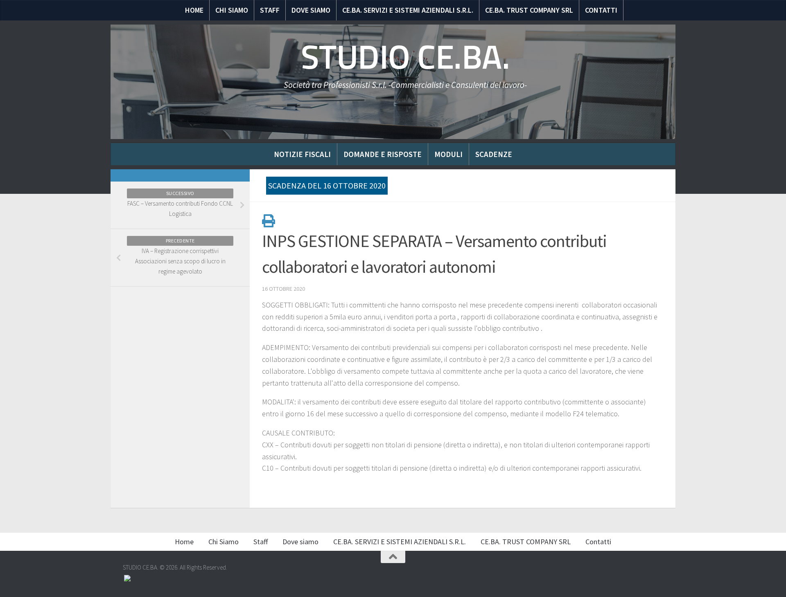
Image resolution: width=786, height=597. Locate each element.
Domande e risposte (382, 154)
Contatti (601, 10)
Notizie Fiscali (302, 154)
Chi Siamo (231, 10)
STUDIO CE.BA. (405, 57)
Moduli (448, 154)
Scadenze (493, 154)
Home (194, 10)
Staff (270, 10)
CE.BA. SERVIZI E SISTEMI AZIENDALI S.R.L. (407, 10)
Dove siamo (310, 10)
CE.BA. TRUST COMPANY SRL (529, 10)
